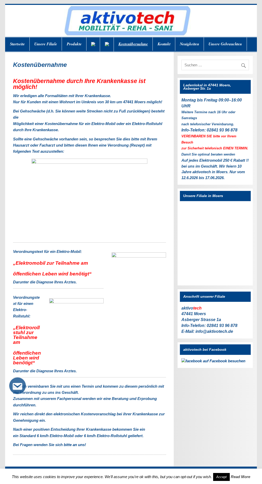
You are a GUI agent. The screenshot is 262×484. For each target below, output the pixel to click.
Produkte (74, 44)
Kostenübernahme (133, 44)
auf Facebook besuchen (223, 361)
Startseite (17, 44)
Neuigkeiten (189, 44)
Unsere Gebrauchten (225, 44)
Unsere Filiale (45, 44)
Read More (240, 477)
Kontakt (164, 44)
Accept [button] (221, 477)
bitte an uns (74, 444)
